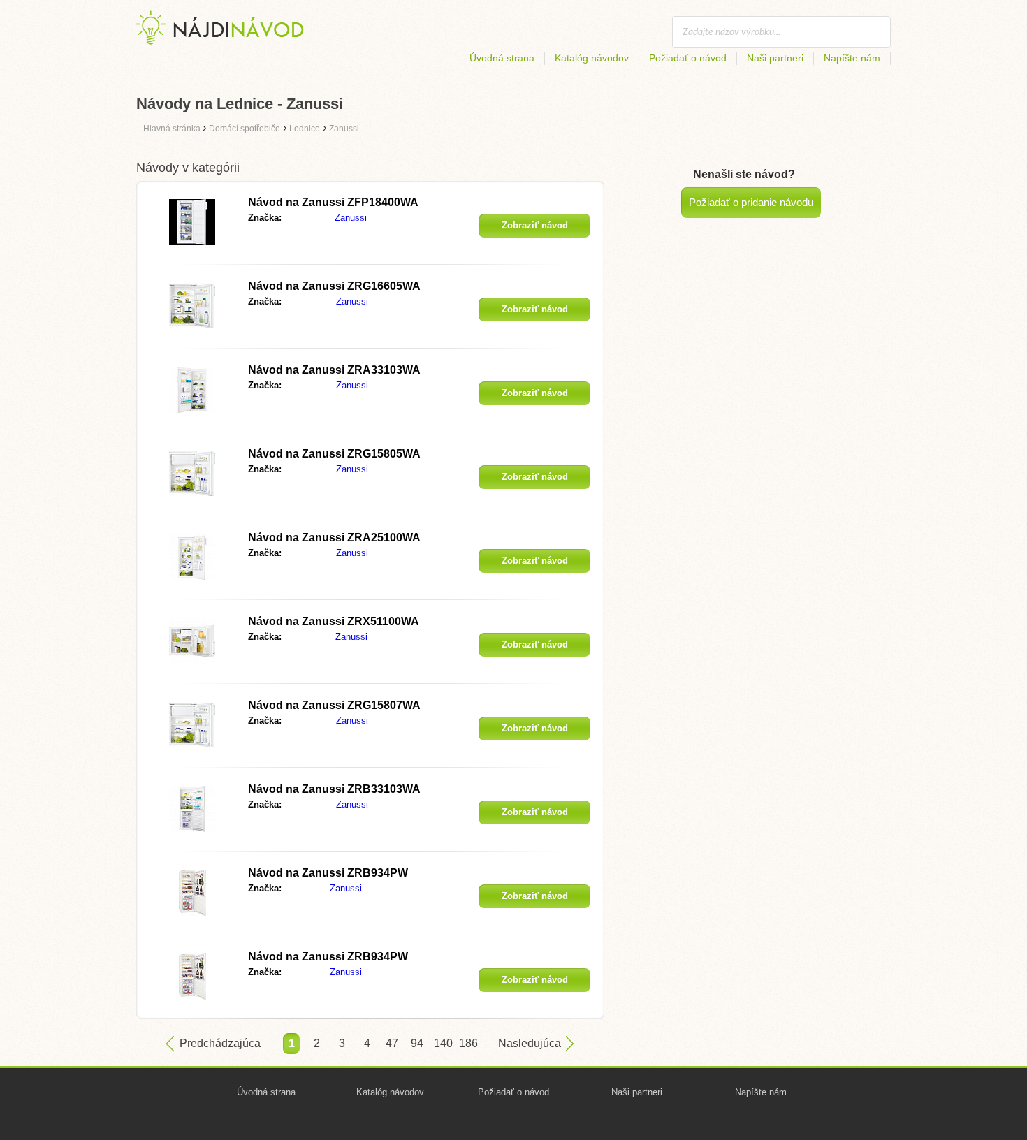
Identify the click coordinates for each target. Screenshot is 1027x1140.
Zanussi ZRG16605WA (334, 286)
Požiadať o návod (688, 58)
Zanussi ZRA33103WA (334, 370)
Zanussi (351, 217)
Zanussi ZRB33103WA (334, 789)
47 (392, 1043)
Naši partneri (775, 58)
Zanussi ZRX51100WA (333, 621)
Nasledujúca (529, 1043)
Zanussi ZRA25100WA (334, 537)
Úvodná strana (501, 58)
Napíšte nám (852, 58)
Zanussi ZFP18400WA (333, 202)
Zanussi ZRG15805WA (334, 454)
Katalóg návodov (592, 58)
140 (442, 1043)
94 (417, 1043)
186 (467, 1043)
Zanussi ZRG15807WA (334, 705)
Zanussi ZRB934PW (328, 873)
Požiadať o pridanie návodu (751, 202)
